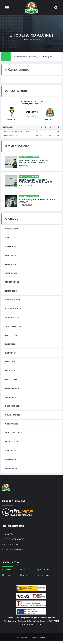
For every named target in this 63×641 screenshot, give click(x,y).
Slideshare (44, 575)
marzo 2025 (11, 380)
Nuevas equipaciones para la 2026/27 (37, 200)
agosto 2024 (11, 441)
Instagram (44, 570)
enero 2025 (10, 397)
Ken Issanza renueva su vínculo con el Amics (33, 161)
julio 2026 (10, 238)
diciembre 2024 (12, 406)
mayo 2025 (10, 362)
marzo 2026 (11, 273)
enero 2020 (11, 468)
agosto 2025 (11, 335)
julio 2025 (10, 344)
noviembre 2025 (13, 309)
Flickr (7, 575)
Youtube (26, 575)
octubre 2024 (12, 424)
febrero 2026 (12, 282)
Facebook (8, 570)
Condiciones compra (13, 549)
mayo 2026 (10, 255)
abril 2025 (10, 371)
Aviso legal (9, 534)
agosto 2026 (11, 229)
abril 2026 (10, 264)
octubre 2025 (12, 317)
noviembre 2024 (13, 415)
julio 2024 (10, 450)
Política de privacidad (14, 539)
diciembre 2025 (12, 300)
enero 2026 (11, 291)
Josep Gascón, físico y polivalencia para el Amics (35, 181)
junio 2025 (10, 353)
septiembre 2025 (13, 326)
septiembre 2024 (13, 433)
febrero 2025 (12, 388)
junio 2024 (10, 459)
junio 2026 (10, 247)
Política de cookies (12, 544)
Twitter (25, 570)
